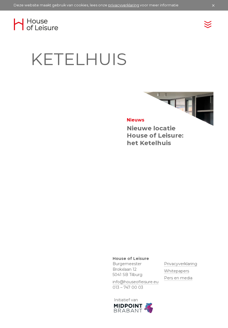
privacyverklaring (123, 5)
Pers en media (178, 277)
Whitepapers (176, 271)
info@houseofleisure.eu (135, 281)
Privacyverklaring (180, 263)
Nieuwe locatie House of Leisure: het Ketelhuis (155, 136)
